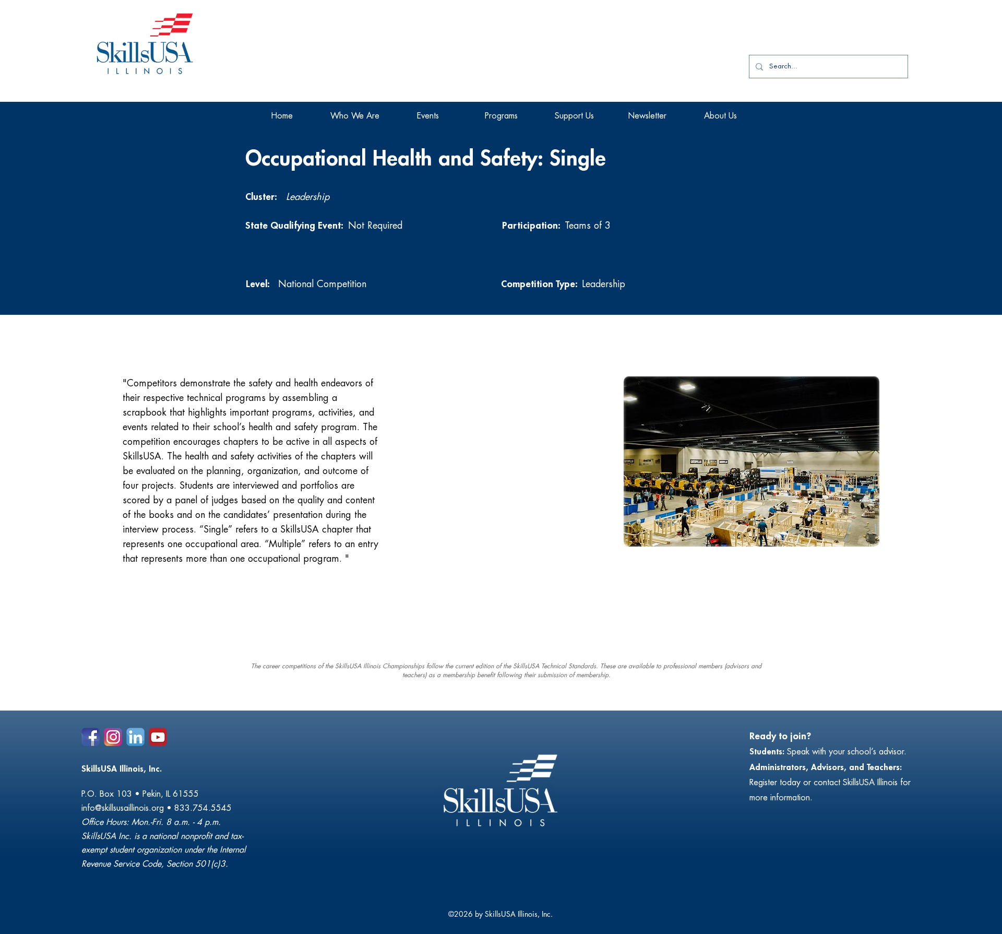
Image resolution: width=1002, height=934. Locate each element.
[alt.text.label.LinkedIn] (135, 737)
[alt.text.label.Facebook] (90, 737)
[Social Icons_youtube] (158, 737)
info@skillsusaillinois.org (122, 808)
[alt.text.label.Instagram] (113, 737)
